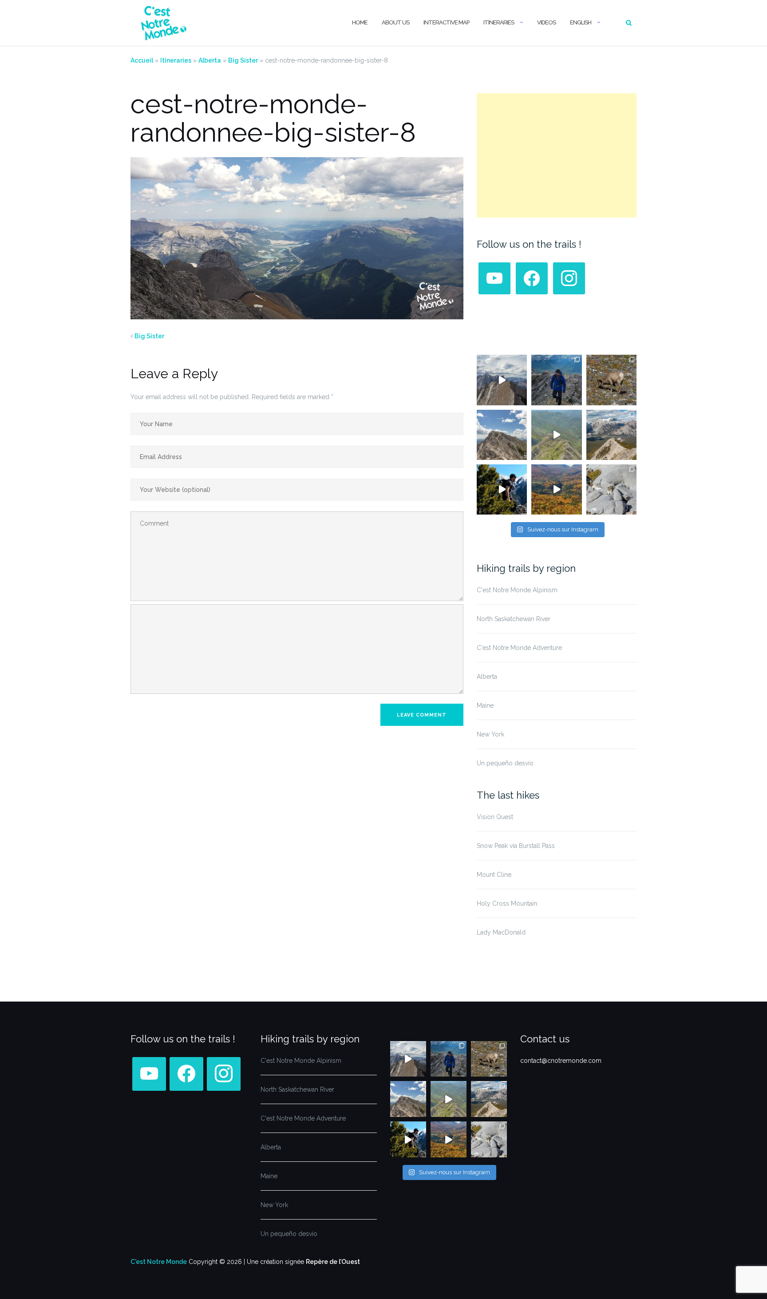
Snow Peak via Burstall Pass (516, 845)
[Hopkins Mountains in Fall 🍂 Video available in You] (556, 489)
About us (395, 22)
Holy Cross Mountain (507, 903)
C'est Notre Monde (158, 1261)
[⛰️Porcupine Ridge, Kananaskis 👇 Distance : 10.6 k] (502, 489)
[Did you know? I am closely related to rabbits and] (611, 489)
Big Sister (243, 60)
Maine (485, 705)
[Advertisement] (557, 155)
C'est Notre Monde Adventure (519, 647)
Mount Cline (494, 874)
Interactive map (446, 22)
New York (490, 734)
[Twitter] (532, 277)
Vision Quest (495, 816)
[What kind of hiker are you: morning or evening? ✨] (556, 380)
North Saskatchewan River (513, 618)
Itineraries (498, 22)
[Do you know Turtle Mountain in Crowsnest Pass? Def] (502, 435)
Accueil (141, 60)
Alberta (209, 60)
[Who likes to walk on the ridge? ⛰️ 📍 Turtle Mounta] (556, 435)
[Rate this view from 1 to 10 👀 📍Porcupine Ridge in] (611, 435)
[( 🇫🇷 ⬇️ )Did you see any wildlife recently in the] (611, 380)
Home (360, 22)
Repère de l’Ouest (333, 1261)
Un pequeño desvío (505, 763)
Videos (546, 22)
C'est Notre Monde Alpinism (517, 590)
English (580, 22)
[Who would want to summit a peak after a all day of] (502, 380)
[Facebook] (494, 277)
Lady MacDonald (501, 932)
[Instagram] (569, 277)
